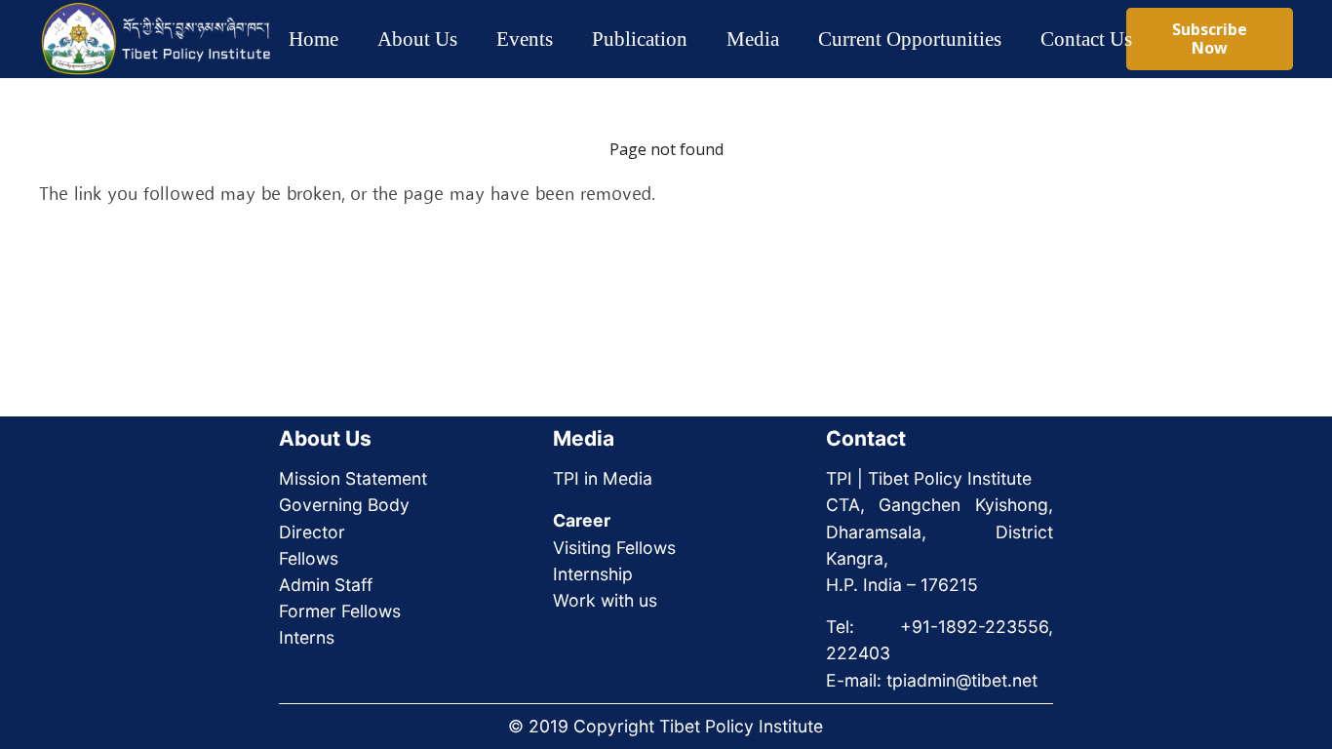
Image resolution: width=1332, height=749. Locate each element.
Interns (306, 637)
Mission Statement (353, 478)
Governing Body (344, 504)
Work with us (605, 600)
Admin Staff (325, 584)
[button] (474, 39)
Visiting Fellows (614, 547)
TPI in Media (602, 478)
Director (312, 532)
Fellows (308, 558)
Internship (593, 574)
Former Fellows (340, 611)
